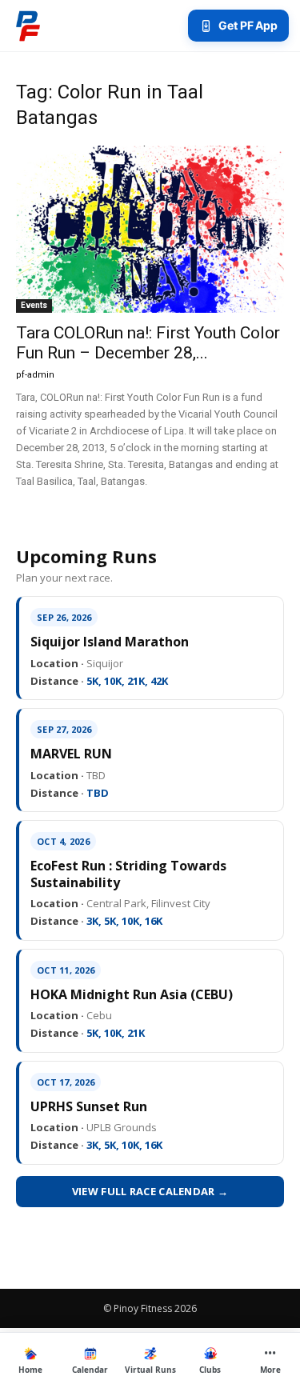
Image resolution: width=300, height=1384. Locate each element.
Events (34, 305)
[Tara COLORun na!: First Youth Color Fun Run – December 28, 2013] (150, 229)
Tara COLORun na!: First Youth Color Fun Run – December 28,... (148, 342)
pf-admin (35, 375)
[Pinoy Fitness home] (28, 25)
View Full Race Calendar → (150, 1191)
